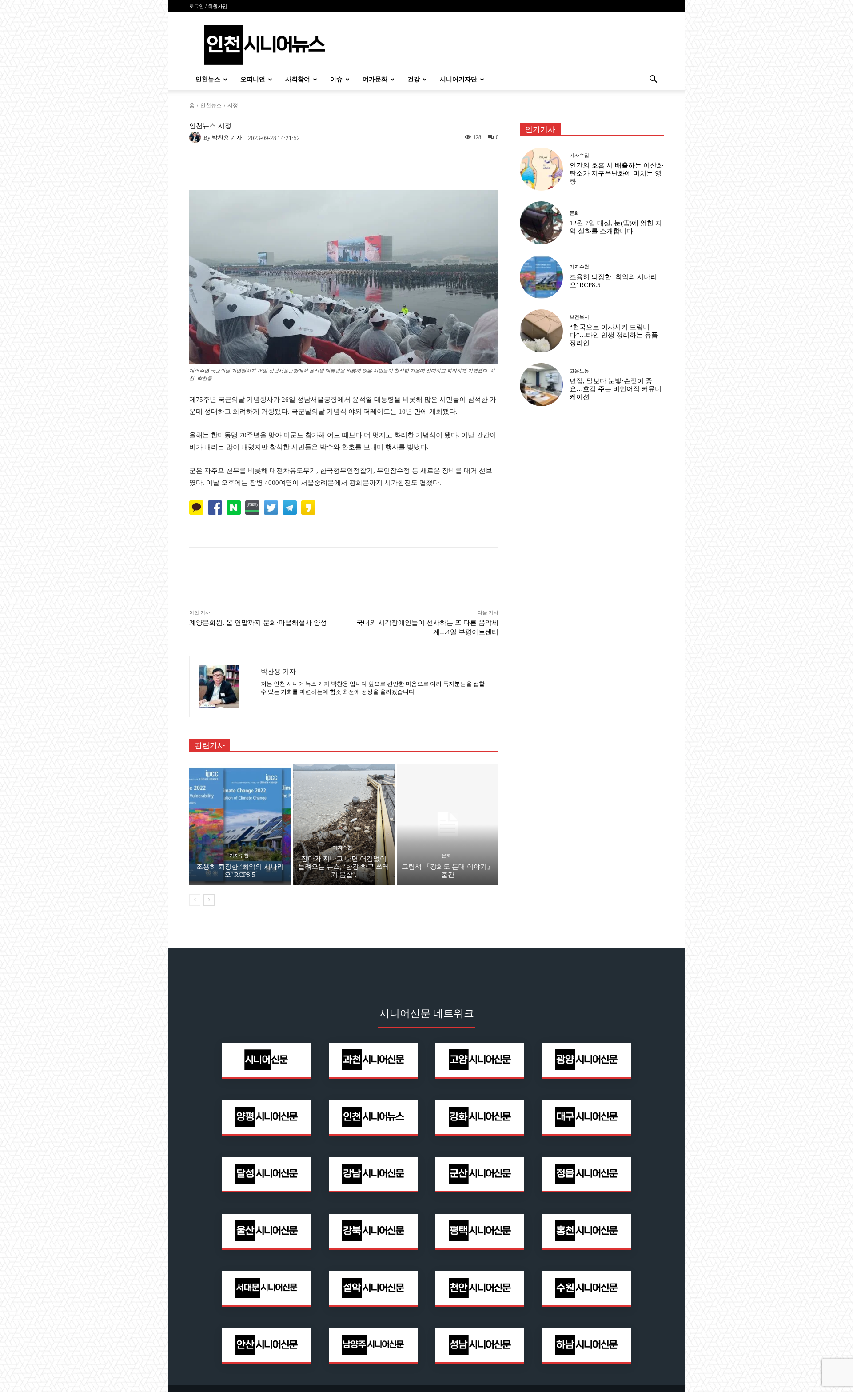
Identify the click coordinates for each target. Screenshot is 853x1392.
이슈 (336, 79)
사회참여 (297, 79)
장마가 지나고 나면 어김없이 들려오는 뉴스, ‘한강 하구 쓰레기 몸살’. (343, 866)
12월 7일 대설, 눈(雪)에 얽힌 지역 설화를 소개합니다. (616, 227)
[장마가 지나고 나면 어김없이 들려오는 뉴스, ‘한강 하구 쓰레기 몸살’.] (344, 824)
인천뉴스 (207, 79)
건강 (413, 79)
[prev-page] (194, 900)
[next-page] (209, 900)
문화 (446, 855)
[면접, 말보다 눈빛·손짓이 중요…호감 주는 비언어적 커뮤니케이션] (541, 384)
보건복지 (579, 317)
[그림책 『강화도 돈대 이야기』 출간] (447, 824)
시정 (232, 105)
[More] (463, 570)
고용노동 (579, 370)
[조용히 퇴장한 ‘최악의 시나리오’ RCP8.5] (240, 824)
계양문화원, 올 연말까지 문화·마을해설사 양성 (258, 622)
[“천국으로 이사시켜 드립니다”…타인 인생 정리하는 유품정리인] (541, 330)
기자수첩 (239, 855)
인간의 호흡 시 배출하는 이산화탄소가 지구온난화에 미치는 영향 (616, 173)
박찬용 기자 (227, 137)
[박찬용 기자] (196, 137)
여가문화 (375, 79)
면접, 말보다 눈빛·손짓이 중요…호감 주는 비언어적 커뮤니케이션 (616, 388)
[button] (653, 80)
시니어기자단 (458, 79)
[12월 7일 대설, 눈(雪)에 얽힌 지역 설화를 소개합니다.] (541, 222)
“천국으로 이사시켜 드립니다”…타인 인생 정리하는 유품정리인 (614, 335)
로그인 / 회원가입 (208, 6)
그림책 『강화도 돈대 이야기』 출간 (448, 870)
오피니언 (252, 79)
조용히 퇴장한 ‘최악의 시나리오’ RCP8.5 (240, 870)
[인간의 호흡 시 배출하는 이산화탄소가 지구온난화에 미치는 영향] (541, 169)
